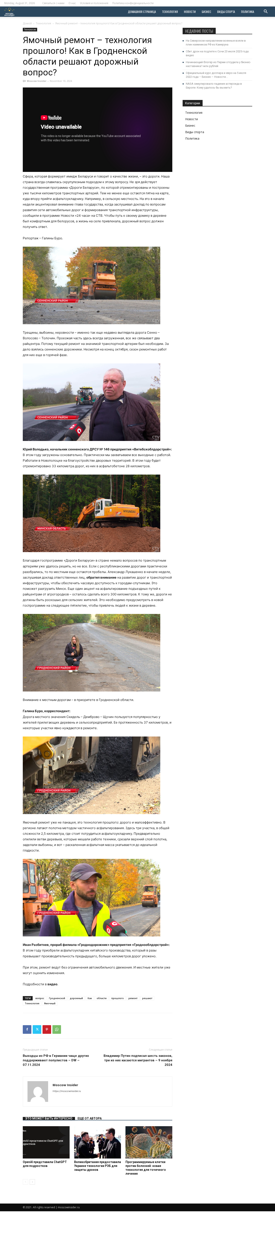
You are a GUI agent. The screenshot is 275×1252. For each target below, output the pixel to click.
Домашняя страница (142, 11)
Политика (247, 11)
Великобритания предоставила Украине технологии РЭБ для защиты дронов (97, 1165)
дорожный (76, 998)
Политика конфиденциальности (133, 3)
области (102, 998)
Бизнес (206, 11)
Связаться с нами (53, 3)
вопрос (39, 998)
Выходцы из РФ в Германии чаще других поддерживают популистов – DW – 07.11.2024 (56, 1060)
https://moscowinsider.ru (67, 1091)
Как (90, 998)
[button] (265, 12)
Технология (170, 11)
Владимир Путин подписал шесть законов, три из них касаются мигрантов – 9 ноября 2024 (138, 1060)
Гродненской (57, 998)
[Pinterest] (47, 1029)
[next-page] (32, 1182)
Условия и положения (94, 3)
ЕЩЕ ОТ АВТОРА (90, 1118)
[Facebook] (27, 1029)
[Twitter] (37, 1029)
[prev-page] (25, 1182)
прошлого (117, 998)
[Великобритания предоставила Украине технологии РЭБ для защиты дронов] (97, 1142)
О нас (72, 3)
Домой (27, 23)
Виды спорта (226, 11)
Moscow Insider (36, 81)
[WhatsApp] (56, 1029)
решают (147, 998)
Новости (190, 11)
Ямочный (49, 1003)
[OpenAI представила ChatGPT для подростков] (46, 1142)
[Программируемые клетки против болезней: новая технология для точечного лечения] (148, 1142)
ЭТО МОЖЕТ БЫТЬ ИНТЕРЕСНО (48, 1118)
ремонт (133, 998)
